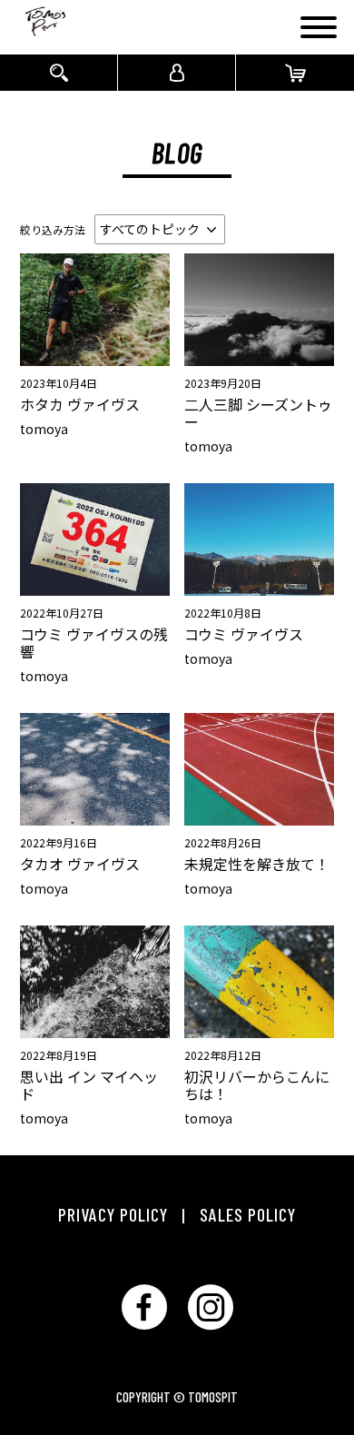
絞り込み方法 (52, 229)
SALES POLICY (248, 1214)
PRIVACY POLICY (113, 1214)
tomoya (44, 429)
